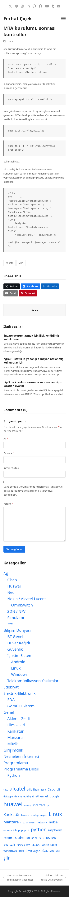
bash (43, 789)
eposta (9, 263)
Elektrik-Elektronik (19, 693)
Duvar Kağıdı (18, 642)
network (42, 822)
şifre (58, 851)
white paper (49, 845)
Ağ (5, 573)
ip (48, 805)
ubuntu (36, 845)
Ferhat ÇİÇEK (26, 891)
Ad (5, 438)
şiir (6, 858)
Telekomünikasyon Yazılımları (33, 680)
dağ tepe (8, 796)
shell (34, 838)
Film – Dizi (16, 724)
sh (28, 838)
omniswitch (10, 830)
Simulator (16, 617)
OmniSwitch (22, 605)
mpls (24, 822)
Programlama (15, 762)
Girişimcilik (13, 750)
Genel (8, 712)
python (39, 829)
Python (13, 775)
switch (9, 844)
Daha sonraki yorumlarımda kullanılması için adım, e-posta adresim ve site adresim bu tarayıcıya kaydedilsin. (33, 491)
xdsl (21, 851)
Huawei (14, 586)
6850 (5, 789)
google (54, 796)
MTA (20, 263)
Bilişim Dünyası (17, 630)
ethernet (41, 796)
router (19, 837)
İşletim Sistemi (20, 655)
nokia (53, 822)
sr (40, 838)
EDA (11, 699)
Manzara (15, 737)
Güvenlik (15, 649)
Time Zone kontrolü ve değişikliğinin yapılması (18, 878)
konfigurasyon (38, 815)
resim (7, 837)
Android (18, 661)
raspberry (55, 830)
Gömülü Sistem (21, 706)
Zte (10, 624)
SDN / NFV (16, 611)
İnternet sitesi (11, 468)
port (26, 830)
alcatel (17, 788)
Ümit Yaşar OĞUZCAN (39, 851)
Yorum (8, 503)
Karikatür (15, 731)
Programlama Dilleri (21, 769)
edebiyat (28, 796)
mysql (32, 822)
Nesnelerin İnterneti (21, 756)
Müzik (12, 743)
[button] (63, 18)
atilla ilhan (33, 789)
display (18, 796)
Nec (10, 592)
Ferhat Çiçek (17, 18)
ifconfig (27, 805)
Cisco (12, 579)
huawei (13, 804)
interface (39, 805)
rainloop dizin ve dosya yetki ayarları (51, 878)
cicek (34, 310)
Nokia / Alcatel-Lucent (26, 598)
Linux (10, 41)
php (20, 830)
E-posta (8, 453)
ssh (53, 838)
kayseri (25, 815)
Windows (19, 674)
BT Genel (15, 636)
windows (10, 850)
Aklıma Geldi (18, 718)
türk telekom (23, 844)
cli (58, 789)
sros (46, 837)
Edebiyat (11, 687)
